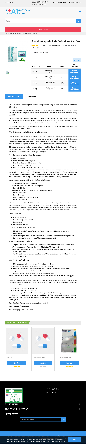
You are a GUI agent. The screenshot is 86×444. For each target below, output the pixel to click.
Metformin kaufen (39, 357)
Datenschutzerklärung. (58, 441)
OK (74, 440)
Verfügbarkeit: (36, 52)
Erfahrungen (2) (32, 96)
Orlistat (10, 357)
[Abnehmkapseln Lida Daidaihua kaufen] (7, 72)
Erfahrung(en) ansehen (51, 45)
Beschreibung (13, 96)
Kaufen (17, 363)
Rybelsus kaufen (65, 357)
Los (63, 419)
